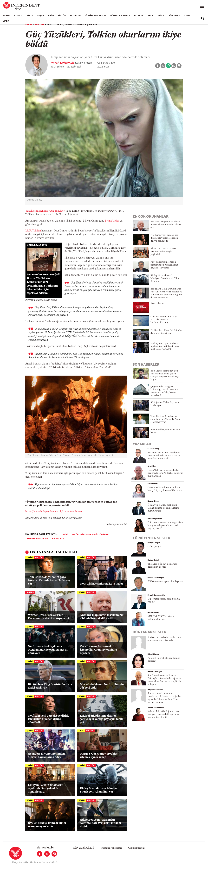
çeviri (65, 534)
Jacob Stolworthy (63, 62)
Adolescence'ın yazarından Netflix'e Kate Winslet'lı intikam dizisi (100, 823)
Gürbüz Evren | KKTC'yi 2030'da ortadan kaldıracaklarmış (163, 320)
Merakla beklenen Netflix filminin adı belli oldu (102, 686)
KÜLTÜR (62, 16)
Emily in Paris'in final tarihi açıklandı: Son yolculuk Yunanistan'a (45, 788)
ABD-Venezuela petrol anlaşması (165, 581)
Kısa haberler (157, 303)
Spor (151, 16)
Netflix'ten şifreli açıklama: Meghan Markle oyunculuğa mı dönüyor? (48, 650)
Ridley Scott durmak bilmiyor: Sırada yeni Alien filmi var (99, 790)
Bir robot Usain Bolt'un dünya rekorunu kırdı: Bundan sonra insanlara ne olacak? (164, 456)
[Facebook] (39, 854)
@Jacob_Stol (74, 67)
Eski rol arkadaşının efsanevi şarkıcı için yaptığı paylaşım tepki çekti (101, 719)
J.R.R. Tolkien (33, 231)
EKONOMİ (139, 16)
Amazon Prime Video (37, 539)
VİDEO (6, 21)
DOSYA (186, 16)
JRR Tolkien (58, 539)
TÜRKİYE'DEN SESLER (95, 16)
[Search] (203, 19)
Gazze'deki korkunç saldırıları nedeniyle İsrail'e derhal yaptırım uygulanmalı (165, 473)
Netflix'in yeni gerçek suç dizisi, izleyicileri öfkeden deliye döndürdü (48, 719)
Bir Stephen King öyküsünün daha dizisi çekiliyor (50, 686)
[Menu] (202, 6)
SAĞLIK (161, 16)
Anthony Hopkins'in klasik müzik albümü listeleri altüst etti (102, 617)
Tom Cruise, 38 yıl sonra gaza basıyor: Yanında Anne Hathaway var (49, 580)
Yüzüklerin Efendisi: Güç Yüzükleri (45, 211)
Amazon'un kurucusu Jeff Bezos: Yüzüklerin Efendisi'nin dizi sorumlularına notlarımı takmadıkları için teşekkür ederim (43, 284)
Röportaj (174, 16)
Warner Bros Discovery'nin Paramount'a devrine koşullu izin (49, 617)
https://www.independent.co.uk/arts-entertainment (54, 511)
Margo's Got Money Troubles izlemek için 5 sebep (99, 755)
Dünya (29, 16)
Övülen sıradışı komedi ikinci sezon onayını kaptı (47, 825)
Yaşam (40, 16)
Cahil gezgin (154, 546)
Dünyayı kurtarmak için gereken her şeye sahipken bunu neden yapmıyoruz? (165, 525)
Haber (6, 16)
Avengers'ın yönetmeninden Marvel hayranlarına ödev (46, 755)
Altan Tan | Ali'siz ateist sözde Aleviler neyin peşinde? (163, 251)
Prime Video (112, 221)
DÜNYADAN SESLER (120, 16)
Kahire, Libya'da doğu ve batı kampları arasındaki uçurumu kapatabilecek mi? (163, 714)
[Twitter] (47, 854)
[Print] (179, 65)
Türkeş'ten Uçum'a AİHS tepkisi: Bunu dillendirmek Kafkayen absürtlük (164, 346)
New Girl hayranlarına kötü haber (101, 583)
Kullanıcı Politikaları (111, 848)
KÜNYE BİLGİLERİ (83, 848)
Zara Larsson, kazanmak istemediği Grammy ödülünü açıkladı (98, 650)
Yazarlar (75, 16)
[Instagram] (54, 854)
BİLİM (51, 16)
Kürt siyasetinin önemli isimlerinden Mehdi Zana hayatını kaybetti (164, 265)
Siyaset (18, 16)
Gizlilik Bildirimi (136, 848)
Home (28, 24)
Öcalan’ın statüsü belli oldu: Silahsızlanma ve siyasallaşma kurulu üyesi (163, 508)
